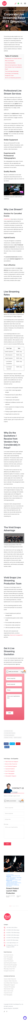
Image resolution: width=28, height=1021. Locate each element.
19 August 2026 (19, 896)
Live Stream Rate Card (8, 731)
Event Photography (8, 957)
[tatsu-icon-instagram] (6, 1011)
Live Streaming (7, 10)
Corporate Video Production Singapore (13, 876)
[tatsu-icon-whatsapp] (18, 3)
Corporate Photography (9, 987)
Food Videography (8, 995)
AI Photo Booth (9, 874)
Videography (15, 10)
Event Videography (10, 878)
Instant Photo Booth (8, 961)
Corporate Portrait (8, 993)
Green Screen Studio (8, 991)
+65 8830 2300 (9, 935)
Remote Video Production (11, 764)
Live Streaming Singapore (11, 766)
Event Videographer (9, 774)
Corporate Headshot (10, 769)
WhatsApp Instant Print (9, 969)
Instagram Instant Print (9, 971)
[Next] (27, 880)
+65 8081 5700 (9, 938)
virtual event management (15, 635)
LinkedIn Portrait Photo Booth (13, 882)
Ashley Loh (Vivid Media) (10, 896)
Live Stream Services (8, 955)
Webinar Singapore (17, 737)
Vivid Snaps (22, 10)
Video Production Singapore (11, 762)
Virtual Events (7, 219)
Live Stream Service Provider (9, 733)
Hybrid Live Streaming (12, 881)
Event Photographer (10, 771)
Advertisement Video (9, 989)
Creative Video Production (10, 979)
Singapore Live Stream (8, 737)
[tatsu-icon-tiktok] (4, 1011)
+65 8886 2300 (9, 930)
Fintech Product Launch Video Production (13, 880)
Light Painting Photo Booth (10, 963)
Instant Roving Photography (10, 965)
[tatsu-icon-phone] (15, 3)
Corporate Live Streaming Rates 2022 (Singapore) (14, 17)
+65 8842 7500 (10, 933)
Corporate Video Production (10, 981)
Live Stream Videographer (9, 735)
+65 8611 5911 (9, 940)
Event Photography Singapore (14, 877)
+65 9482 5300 (10, 927)
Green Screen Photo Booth (10, 967)
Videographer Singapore (10, 776)
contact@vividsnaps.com (12, 943)
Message (6, 824)
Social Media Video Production (11, 983)
